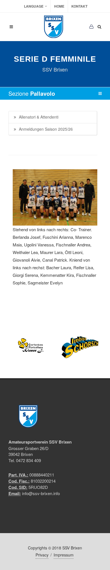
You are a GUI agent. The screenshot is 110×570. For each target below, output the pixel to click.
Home (59, 6)
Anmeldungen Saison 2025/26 (46, 129)
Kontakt (79, 6)
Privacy (42, 555)
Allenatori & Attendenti (38, 117)
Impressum (64, 555)
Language (33, 6)
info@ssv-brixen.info (41, 493)
